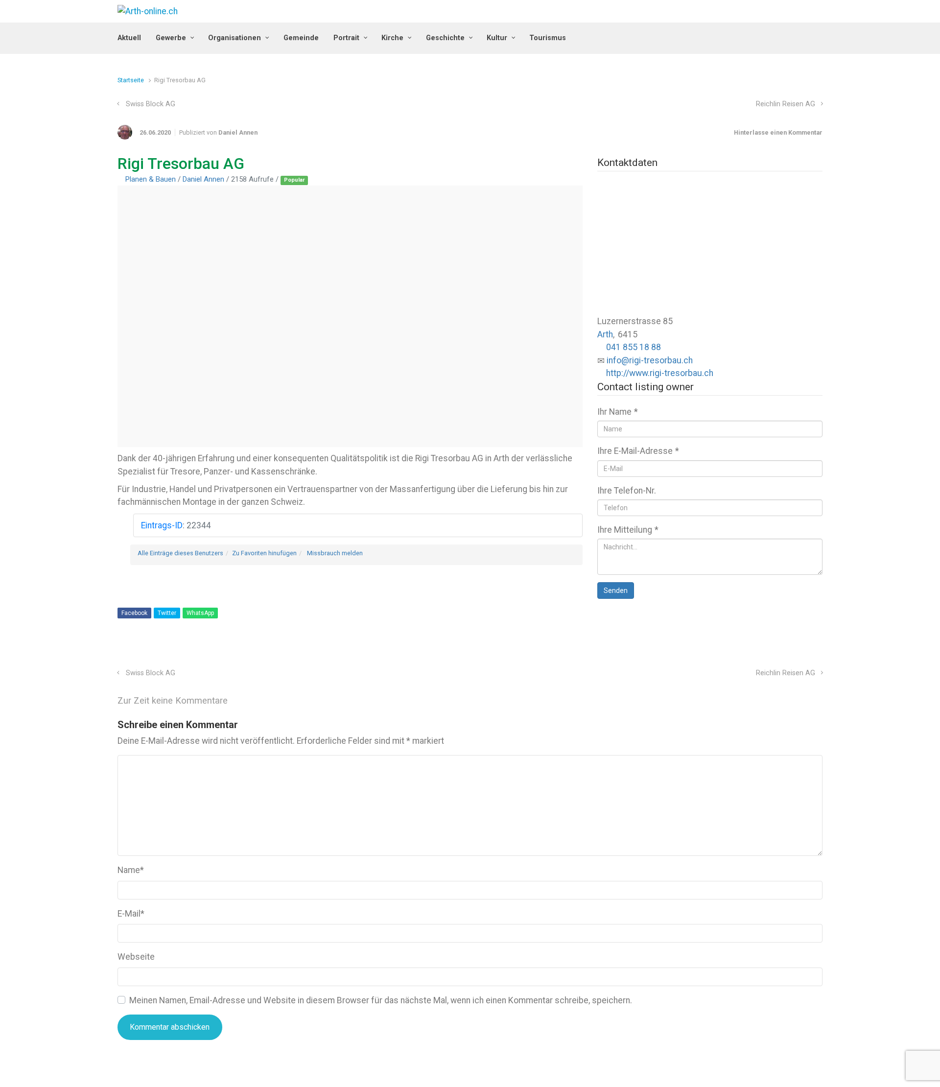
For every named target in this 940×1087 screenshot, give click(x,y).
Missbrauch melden (335, 553)
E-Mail (131, 914)
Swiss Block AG (150, 104)
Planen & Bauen (150, 179)
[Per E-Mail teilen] (804, 652)
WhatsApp (200, 613)
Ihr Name (617, 412)
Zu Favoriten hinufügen (264, 553)
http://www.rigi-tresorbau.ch (659, 373)
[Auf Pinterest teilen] (790, 652)
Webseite (136, 957)
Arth (605, 334)
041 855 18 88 (633, 347)
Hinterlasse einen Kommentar (778, 132)
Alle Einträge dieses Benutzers (180, 553)
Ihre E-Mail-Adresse (638, 451)
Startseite (131, 80)
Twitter (167, 613)
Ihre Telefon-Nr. (626, 491)
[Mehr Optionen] (817, 652)
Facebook (134, 613)
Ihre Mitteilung (627, 530)
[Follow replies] (241, 700)
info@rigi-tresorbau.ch (650, 360)
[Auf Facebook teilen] (776, 652)
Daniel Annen (238, 132)
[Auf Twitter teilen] (761, 652)
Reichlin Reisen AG (785, 104)
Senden (616, 590)
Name (131, 870)
